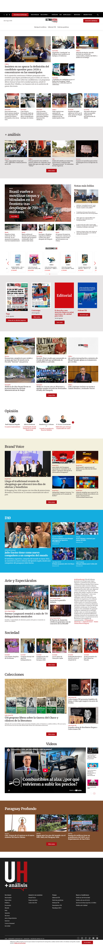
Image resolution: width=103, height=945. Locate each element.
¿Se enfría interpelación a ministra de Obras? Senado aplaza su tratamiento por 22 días (83, 360)
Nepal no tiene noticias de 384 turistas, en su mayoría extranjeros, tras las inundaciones (12, 237)
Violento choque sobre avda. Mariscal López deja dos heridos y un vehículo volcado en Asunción (86, 233)
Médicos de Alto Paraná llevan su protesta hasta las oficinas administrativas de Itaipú (18, 388)
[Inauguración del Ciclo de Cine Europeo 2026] (43, 645)
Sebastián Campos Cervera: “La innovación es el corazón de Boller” (63, 494)
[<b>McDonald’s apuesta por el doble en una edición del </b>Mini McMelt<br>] (87, 457)
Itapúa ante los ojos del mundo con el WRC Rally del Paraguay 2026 (51, 836)
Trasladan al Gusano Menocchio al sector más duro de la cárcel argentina (87, 213)
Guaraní (78, 536)
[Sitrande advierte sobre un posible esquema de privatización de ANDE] (91, 100)
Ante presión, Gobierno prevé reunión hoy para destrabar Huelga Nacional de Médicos (42, 115)
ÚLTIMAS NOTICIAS (20, 15)
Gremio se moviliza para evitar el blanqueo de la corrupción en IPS (86, 162)
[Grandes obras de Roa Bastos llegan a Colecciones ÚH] (83, 715)
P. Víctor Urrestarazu (63, 424)
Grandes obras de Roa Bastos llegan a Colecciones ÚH (82, 728)
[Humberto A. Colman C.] (46, 419)
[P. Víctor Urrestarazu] (63, 419)
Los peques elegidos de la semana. (12, 657)
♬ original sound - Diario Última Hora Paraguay (86, 622)
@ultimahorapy (79, 579)
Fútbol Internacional (10, 550)
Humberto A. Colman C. (46, 425)
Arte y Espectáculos (10, 611)
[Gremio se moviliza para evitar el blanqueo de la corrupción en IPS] (87, 148)
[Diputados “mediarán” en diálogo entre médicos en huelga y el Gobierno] (63, 42)
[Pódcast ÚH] (87, 299)
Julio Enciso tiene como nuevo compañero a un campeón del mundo (26, 554)
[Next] (73, 422)
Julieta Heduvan (29, 424)
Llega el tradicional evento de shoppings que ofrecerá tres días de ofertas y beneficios (25, 484)
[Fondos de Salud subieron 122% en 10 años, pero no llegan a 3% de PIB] (75, 100)
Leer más (60, 322)
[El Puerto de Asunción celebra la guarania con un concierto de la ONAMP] (60, 610)
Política (7, 64)
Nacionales (55, 50)
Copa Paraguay (80, 562)
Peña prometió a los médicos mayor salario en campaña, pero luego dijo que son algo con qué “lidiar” (40, 163)
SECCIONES (44, 14)
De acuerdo (87, 942)
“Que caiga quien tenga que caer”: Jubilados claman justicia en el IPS (16, 162)
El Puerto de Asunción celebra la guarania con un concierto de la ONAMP (60, 622)
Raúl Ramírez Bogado (12, 424)
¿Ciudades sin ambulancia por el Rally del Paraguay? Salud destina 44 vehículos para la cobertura (63, 82)
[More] (48, 14)
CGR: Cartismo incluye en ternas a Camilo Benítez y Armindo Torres (81, 387)
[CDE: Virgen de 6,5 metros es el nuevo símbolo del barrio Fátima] (20, 823)
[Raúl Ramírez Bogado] (12, 419)
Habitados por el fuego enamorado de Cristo (63, 427)
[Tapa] (17, 302)
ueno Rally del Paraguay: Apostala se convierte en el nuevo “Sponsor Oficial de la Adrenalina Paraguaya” (62, 469)
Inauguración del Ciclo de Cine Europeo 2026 (42, 658)
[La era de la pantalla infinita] (60, 591)
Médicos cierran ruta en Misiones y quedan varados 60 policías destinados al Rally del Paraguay (51, 388)
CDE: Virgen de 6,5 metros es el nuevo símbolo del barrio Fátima (19, 836)
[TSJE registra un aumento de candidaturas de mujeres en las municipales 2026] (59, 100)
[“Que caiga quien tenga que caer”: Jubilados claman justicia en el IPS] (16, 148)
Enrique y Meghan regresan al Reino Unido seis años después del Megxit (45, 236)
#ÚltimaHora (88, 620)
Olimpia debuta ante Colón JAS (86, 564)
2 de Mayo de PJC (56, 562)
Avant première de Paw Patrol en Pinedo (90, 658)
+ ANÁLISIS (54, 14)
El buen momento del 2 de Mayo (63, 564)
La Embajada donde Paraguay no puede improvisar (29, 428)
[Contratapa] (41, 300)
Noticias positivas (63, 27)
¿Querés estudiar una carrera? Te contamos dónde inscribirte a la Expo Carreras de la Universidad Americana (87, 495)
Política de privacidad (19, 943)
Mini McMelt (86, 468)
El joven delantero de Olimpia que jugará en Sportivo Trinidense (62, 540)
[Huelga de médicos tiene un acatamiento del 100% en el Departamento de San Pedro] (83, 823)
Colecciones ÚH (9, 715)
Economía (70, 109)
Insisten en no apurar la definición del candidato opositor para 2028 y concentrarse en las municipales (27, 69)
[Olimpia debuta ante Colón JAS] (87, 553)
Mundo (11, 188)
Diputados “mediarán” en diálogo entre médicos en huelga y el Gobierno (61, 54)
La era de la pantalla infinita (58, 601)
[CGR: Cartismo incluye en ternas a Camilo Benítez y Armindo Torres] (83, 374)
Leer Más (14, 216)
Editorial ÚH (52, 27)
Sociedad (7, 655)
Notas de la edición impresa (17, 320)
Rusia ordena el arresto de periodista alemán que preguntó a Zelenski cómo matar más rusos (29, 237)
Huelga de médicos (40, 27)
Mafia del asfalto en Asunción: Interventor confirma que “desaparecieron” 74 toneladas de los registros (62, 163)
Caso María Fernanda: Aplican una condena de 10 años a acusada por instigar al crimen (27, 115)
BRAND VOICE (87, 14)
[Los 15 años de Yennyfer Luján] (59, 645)
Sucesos (7, 159)
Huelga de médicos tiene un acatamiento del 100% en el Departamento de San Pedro (79, 837)
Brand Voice (8, 479)
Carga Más (51, 395)
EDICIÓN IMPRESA (91, 21)
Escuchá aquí (84, 315)
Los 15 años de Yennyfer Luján (57, 657)
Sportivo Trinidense (57, 536)
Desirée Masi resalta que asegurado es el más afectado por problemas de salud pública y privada (51, 360)
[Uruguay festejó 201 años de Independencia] (28, 645)
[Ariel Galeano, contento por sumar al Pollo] (87, 528)
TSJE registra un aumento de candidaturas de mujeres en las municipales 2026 (58, 115)
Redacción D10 (55, 543)
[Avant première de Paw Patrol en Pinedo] (91, 645)
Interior (7, 833)
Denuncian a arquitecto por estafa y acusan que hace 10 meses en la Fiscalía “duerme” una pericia (18, 360)
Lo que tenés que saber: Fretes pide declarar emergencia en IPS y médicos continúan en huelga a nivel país (87, 226)
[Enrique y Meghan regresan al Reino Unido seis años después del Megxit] (46, 227)
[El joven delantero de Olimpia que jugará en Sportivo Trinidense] (63, 528)
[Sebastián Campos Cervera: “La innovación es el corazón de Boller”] (63, 482)
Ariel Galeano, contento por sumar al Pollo (85, 539)
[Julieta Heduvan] (29, 419)
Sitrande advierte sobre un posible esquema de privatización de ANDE (90, 115)
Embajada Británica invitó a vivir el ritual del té (75, 658)
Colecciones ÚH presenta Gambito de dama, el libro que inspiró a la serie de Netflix (83, 701)
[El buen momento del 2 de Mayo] (63, 553)
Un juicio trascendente (12, 427)
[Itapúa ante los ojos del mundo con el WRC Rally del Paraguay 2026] (51, 823)
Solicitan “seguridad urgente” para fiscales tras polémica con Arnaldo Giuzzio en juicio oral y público (86, 206)
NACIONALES (35, 14)
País (53, 159)
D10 (60, 14)
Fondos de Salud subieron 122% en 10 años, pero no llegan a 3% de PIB (75, 114)
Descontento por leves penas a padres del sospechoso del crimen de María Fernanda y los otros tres (12, 115)
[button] (95, 263)
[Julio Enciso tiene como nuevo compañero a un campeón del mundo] (28, 535)
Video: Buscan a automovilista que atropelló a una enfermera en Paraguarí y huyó (85, 219)
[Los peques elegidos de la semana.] (12, 645)
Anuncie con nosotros (35, 895)
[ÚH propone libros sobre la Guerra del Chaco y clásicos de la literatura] (36, 696)
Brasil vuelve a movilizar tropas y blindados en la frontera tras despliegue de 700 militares (24, 201)
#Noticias (77, 622)
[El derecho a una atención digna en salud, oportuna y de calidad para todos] (64, 303)
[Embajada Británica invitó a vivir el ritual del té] (75, 645)
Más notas (37, 317)
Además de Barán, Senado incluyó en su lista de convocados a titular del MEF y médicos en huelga (86, 55)
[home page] (51, 876)
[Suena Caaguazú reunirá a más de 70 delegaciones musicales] (26, 597)
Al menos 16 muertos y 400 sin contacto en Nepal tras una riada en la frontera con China (63, 237)
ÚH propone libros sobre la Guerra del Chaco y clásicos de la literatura (31, 719)
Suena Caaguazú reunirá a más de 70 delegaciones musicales (26, 615)
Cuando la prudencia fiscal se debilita (46, 429)
